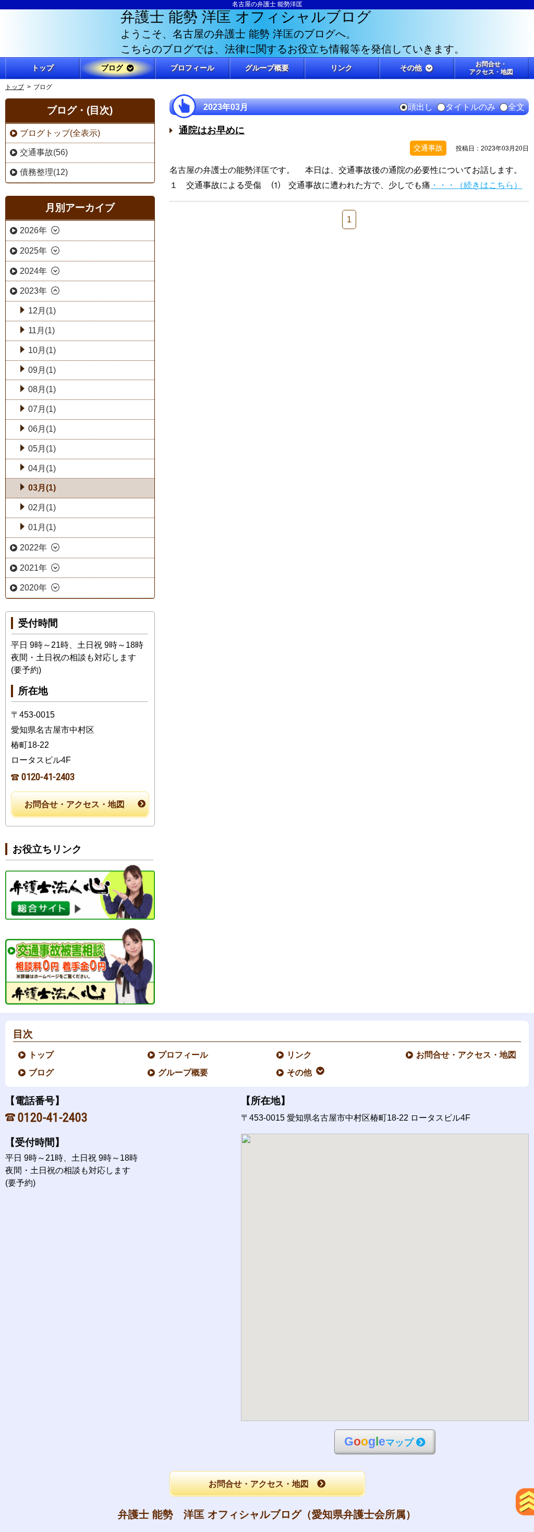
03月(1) (42, 487)
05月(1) (42, 448)
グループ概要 (183, 1072)
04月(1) (42, 468)
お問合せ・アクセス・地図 (75, 804)
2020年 (33, 587)
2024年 (33, 271)
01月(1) (42, 527)
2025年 (33, 250)
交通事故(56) (44, 152)
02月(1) (42, 507)
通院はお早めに (212, 130)
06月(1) (42, 428)
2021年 (33, 567)
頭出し (420, 107)
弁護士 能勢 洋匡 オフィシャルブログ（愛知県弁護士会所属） (267, 1514)
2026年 (33, 230)
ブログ (42, 1072)
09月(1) (42, 370)
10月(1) (42, 350)
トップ (43, 68)
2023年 (33, 290)
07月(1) (42, 409)
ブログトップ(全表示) (60, 133)
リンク (300, 1054)
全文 (516, 107)
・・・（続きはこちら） (476, 185)
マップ (379, 1441)
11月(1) (41, 330)
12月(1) (42, 310)
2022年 (33, 547)
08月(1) (42, 389)
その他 (300, 1072)
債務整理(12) (44, 172)
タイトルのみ (470, 107)
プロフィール (183, 1054)
